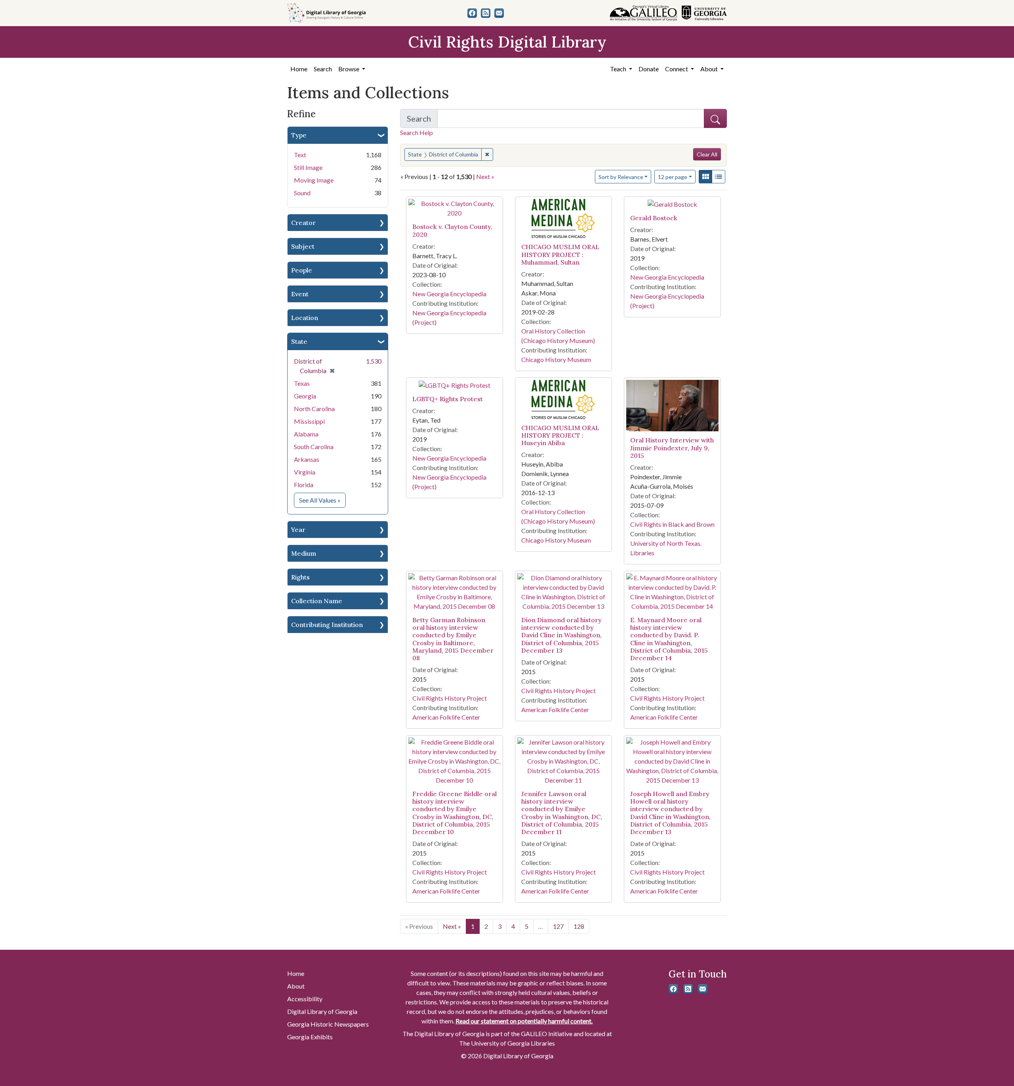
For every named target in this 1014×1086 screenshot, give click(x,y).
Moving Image (314, 180)
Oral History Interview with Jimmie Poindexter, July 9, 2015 (672, 447)
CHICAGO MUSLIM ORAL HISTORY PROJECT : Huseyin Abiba (560, 435)
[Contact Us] (499, 13)
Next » (485, 176)
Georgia (305, 396)
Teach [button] (618, 68)
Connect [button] (677, 68)
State (299, 341)
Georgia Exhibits (310, 1036)
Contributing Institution (327, 625)
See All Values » (322, 500)
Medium (303, 553)
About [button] (709, 68)
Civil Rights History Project (449, 698)
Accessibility (304, 998)
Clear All (707, 154)
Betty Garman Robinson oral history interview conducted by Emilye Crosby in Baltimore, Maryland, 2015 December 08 (453, 639)
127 (558, 926)
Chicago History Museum (556, 359)
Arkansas (306, 459)
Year (298, 529)
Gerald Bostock (653, 218)
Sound (302, 192)
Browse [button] (349, 68)
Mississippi (309, 421)
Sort (620, 176)
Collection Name (316, 601)
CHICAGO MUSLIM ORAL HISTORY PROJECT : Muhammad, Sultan (560, 254)
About (296, 986)
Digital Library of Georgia (322, 1011)
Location (304, 318)
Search (323, 68)
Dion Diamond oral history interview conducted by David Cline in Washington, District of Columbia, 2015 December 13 (561, 635)
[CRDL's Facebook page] (472, 13)
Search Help (416, 132)
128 (579, 926)
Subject (302, 246)
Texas (302, 383)
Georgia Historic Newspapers (328, 1024)
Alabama (306, 434)
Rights (300, 577)
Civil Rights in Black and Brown (672, 524)
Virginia (304, 472)
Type (299, 135)
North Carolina (314, 408)
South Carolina (314, 446)
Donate (649, 68)
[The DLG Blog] (485, 13)
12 (672, 176)
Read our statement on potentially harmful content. (524, 1021)
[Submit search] (715, 118)
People (301, 270)
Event (300, 294)
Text (300, 154)
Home (298, 68)
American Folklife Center (446, 717)
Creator (303, 223)
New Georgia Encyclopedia (449, 293)
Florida (303, 484)
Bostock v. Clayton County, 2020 (452, 230)
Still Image (308, 167)
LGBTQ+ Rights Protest (447, 399)
